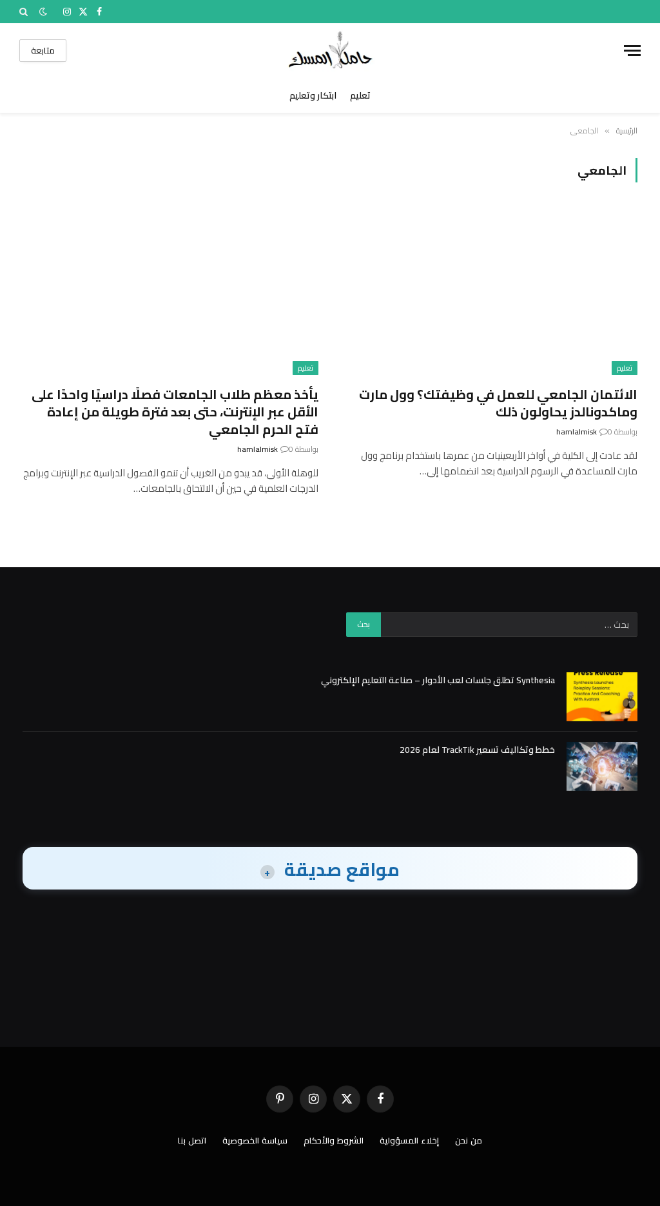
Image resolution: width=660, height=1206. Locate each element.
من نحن (468, 1140)
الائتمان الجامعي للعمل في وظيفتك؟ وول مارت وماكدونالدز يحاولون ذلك (498, 402)
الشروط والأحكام (334, 1140)
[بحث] (24, 11)
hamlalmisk (576, 431)
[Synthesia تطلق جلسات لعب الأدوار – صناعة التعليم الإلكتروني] (602, 696)
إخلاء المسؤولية (409, 1140)
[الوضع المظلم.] (43, 11)
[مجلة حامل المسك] (330, 50)
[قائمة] (632, 50)
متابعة (43, 50)
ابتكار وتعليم (312, 95)
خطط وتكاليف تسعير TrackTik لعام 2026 (477, 749)
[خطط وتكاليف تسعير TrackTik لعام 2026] (602, 766)
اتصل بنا (192, 1140)
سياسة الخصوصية (254, 1140)
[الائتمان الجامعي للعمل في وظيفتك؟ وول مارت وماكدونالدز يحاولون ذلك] (489, 291)
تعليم (360, 95)
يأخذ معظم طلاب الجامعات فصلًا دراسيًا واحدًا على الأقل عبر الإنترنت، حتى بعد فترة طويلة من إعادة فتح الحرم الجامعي (175, 411)
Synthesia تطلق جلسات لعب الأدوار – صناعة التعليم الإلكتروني (438, 680)
